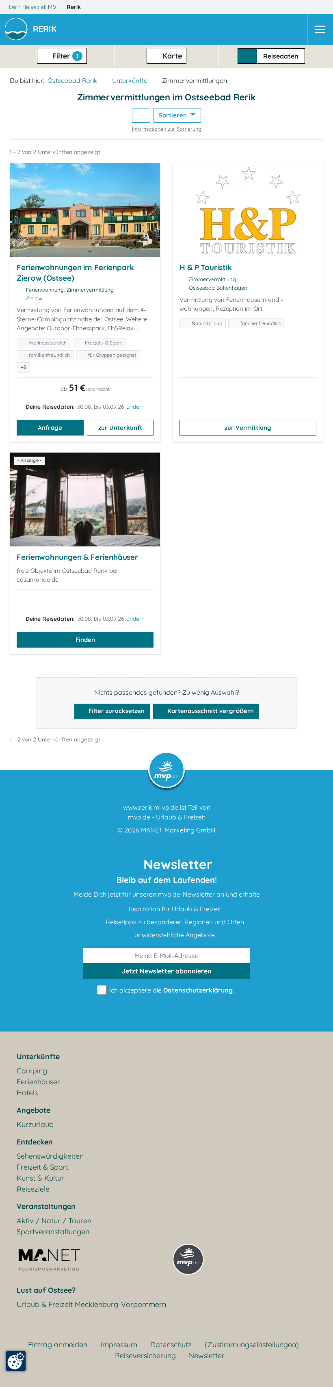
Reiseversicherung (145, 1355)
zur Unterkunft (120, 427)
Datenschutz (171, 1344)
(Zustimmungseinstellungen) (252, 1344)
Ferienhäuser (38, 1081)
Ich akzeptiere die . (171, 990)
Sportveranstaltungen (53, 1231)
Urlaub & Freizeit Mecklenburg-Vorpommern (91, 1304)
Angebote (33, 1110)
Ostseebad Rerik (72, 80)
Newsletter (207, 1355)
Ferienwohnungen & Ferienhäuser (77, 557)
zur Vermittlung (248, 427)
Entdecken (35, 1141)
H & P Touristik (205, 267)
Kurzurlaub (35, 1124)
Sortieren (173, 115)
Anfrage (50, 427)
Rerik (74, 7)
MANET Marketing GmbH (178, 830)
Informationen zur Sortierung (166, 129)
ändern (135, 406)
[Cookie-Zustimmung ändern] (16, 1361)
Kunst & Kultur (40, 1178)
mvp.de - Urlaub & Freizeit (166, 817)
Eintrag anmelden (57, 1344)
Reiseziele (33, 1189)
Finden (85, 640)
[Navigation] (320, 29)
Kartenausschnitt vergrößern (210, 711)
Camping (32, 1070)
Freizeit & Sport (42, 1167)
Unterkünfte (129, 80)
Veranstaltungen (46, 1206)
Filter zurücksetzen (116, 711)
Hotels (27, 1092)
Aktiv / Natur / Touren (54, 1220)
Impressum (118, 1344)
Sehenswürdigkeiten (50, 1156)
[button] (46, 29)
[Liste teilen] (141, 115)
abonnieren (167, 971)
